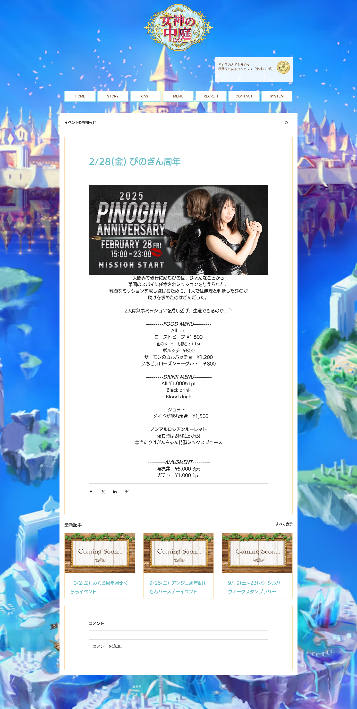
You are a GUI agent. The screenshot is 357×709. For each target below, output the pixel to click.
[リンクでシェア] (126, 491)
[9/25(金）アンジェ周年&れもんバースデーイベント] (179, 553)
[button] (286, 122)
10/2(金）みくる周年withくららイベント (99, 587)
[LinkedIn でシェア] (114, 491)
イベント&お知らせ (80, 122)
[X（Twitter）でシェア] (103, 491)
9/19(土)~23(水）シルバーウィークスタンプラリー (256, 587)
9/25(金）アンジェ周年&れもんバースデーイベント (177, 587)
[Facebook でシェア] (91, 491)
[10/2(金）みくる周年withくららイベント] (100, 553)
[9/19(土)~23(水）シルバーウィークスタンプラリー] (257, 553)
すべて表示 (284, 524)
